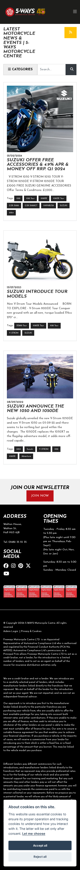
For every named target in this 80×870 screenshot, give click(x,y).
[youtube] (7, 574)
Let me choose (33, 833)
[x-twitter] (29, 566)
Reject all (40, 856)
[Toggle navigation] (75, 11)
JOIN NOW (40, 495)
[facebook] (7, 566)
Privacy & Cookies (31, 631)
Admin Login (10, 631)
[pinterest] (22, 566)
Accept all (40, 845)
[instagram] (14, 566)
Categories (22, 69)
